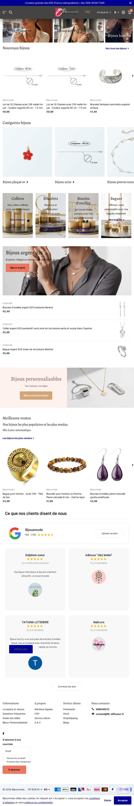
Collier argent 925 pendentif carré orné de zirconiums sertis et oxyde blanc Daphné (47, 328)
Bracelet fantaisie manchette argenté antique (110, 106)
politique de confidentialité (38, 802)
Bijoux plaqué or (18, 30)
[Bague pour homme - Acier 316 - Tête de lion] (23, 465)
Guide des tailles (11, 718)
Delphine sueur (35, 555)
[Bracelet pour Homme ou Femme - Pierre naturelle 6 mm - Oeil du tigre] (67, 465)
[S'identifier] (123, 12)
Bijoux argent (17, 267)
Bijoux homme (119, 35)
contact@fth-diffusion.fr (110, 714)
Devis (66, 713)
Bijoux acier (66, 30)
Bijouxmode (34, 530)
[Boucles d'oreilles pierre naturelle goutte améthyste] (110, 465)
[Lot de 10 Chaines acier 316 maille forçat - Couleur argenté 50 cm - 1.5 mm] (67, 75)
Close (130, 3)
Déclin (107, 800)
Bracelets (50, 198)
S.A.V (38, 722)
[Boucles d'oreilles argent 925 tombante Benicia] (122, 309)
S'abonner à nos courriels (12, 741)
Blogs (66, 722)
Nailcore (98, 622)
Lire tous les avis (67, 686)
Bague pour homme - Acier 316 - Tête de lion (23, 495)
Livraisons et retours (13, 709)
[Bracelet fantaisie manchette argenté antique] (110, 75)
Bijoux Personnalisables (15, 722)
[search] (10, 12)
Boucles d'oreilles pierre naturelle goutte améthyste (107, 495)
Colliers (18, 198)
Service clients (42, 718)
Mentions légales (44, 709)
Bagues (116, 198)
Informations (11, 703)
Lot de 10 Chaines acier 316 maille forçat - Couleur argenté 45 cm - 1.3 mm (23, 106)
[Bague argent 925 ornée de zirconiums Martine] (122, 351)
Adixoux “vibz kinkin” (98, 555)
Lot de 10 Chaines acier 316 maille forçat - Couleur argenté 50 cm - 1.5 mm (66, 106)
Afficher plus (21, 649)
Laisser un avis (110, 533)
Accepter (123, 800)
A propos (40, 703)
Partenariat (69, 709)
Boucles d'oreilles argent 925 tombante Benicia (28, 307)
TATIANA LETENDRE (35, 622)
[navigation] (132, 75)
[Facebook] (3, 733)
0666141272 (102, 709)
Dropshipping (70, 718)
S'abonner (14, 769)
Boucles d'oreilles (83, 201)
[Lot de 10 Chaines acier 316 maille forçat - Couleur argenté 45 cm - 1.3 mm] (23, 75)
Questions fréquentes (14, 713)
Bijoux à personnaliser (36, 395)
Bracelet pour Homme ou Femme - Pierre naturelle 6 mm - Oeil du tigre (65, 495)
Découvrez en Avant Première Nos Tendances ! (19, 760)
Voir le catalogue (4, 12)
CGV (37, 713)
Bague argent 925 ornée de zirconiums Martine (28, 349)
